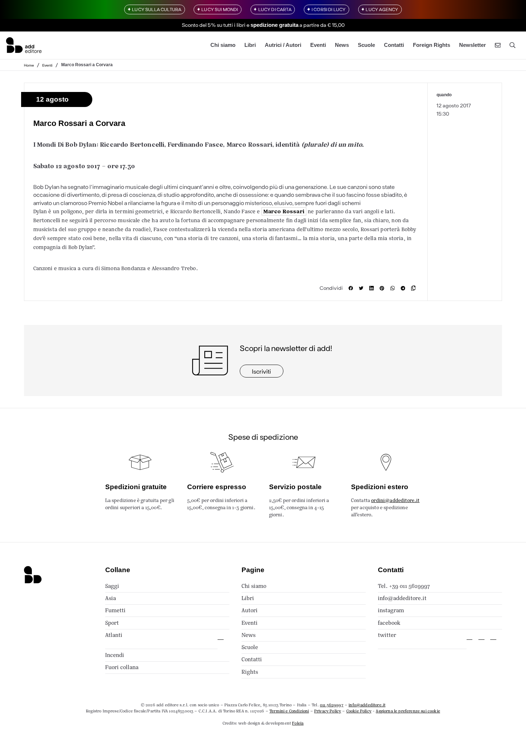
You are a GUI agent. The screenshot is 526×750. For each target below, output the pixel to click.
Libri (250, 45)
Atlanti (113, 635)
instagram (391, 610)
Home (29, 65)
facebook (389, 623)
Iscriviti (261, 371)
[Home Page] (24, 45)
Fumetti (115, 610)
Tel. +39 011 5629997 (404, 586)
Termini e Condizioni (289, 711)
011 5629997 (332, 705)
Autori (250, 610)
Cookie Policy (358, 711)
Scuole (366, 45)
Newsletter (472, 45)
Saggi (112, 586)
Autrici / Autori (283, 45)
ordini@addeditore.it (395, 500)
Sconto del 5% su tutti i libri (213, 24)
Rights (250, 672)
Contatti (394, 45)
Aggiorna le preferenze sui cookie (408, 711)
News (342, 45)
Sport (112, 623)
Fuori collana (121, 667)
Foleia (297, 723)
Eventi (318, 45)
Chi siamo (222, 45)
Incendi (114, 655)
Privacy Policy (327, 711)
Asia (110, 598)
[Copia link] (415, 288)
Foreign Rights (431, 45)
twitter (387, 635)
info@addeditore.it (402, 598)
